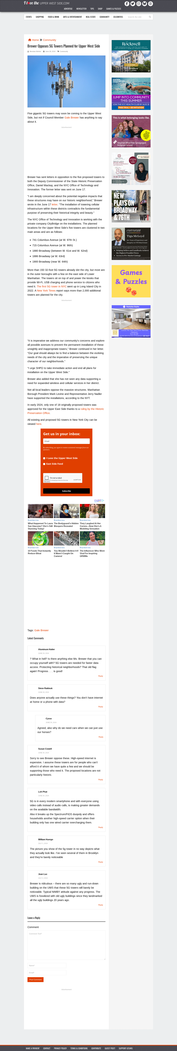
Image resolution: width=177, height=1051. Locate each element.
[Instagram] (139, 3)
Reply (100, 676)
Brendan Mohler (35, 51)
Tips (92, 8)
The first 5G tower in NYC (51, 286)
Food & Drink (53, 16)
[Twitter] (133, 3)
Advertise (68, 8)
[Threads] (150, 3)
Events (29, 16)
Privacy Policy (60, 1048)
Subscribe (66, 491)
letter (54, 204)
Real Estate (91, 16)
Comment (33, 927)
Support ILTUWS (126, 1048)
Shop (100, 8)
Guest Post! (110, 1048)
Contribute (96, 1048)
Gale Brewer (72, 117)
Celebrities (118, 16)
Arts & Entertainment (72, 16)
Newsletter (81, 8)
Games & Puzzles (113, 8)
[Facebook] (127, 3)
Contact (46, 1048)
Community (104, 16)
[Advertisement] (66, 148)
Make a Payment (33, 1048)
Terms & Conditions (79, 1048)
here (38, 423)
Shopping (40, 16)
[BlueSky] (145, 3)
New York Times (46, 290)
